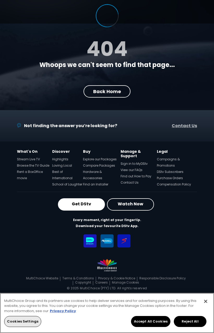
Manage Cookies (125, 282)
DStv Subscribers (170, 172)
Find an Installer (95, 184)
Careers (101, 282)
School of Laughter (67, 184)
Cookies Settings (22, 321)
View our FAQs (131, 170)
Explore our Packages (100, 159)
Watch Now (130, 204)
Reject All (190, 321)
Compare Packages (99, 165)
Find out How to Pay (136, 176)
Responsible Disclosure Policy (162, 278)
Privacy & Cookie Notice (116, 278)
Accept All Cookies (151, 321)
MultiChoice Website (42, 278)
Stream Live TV (28, 159)
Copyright (83, 282)
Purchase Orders (170, 178)
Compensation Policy (174, 184)
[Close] (205, 301)
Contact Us (184, 126)
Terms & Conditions (78, 278)
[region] (107, 313)
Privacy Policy (63, 310)
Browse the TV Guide (33, 165)
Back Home (107, 91)
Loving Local (62, 165)
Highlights (60, 159)
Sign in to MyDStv (134, 163)
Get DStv (81, 204)
